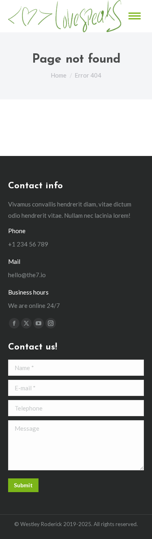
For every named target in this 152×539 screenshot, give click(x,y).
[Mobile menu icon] (134, 16)
